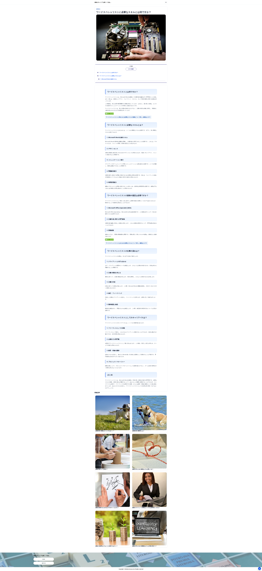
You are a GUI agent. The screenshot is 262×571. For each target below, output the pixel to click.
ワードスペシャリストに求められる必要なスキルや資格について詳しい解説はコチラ (128, 117)
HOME (43, 559)
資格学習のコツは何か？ (101, 469)
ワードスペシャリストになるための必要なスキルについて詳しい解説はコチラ (126, 243)
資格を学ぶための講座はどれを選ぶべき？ (142, 469)
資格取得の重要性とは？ (138, 431)
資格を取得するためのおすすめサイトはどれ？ (107, 507)
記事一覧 (43, 563)
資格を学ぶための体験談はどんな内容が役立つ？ (144, 546)
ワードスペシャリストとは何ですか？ (108, 72)
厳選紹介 (98, 9)
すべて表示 (131, 69)
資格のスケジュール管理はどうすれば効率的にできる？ (146, 507)
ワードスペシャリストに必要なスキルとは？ (110, 76)
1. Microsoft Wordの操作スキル (108, 79)
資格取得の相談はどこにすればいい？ (104, 431)
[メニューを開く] (165, 2)
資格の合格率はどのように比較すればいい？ (106, 546)
